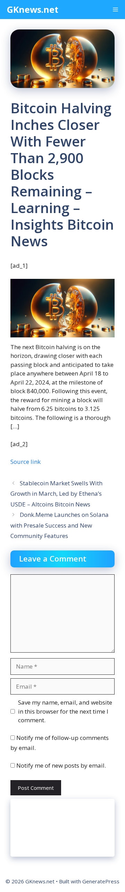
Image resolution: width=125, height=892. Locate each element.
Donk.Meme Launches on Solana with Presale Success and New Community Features (59, 525)
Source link (25, 462)
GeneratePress (100, 881)
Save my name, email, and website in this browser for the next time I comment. (65, 711)
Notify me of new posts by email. (61, 765)
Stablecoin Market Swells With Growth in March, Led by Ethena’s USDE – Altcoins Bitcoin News (56, 493)
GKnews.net (32, 9)
